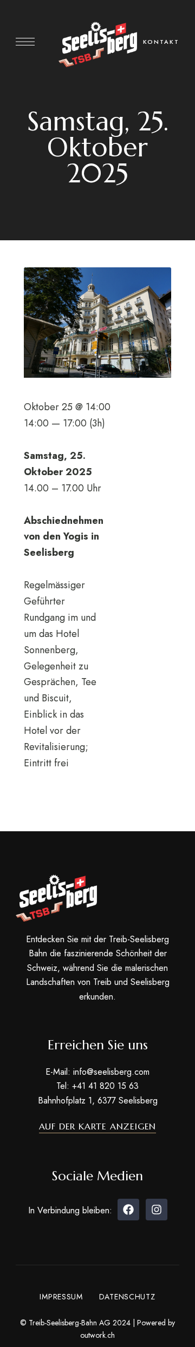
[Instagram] (156, 1209)
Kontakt (161, 41)
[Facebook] (128, 1209)
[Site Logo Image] (97, 44)
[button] (98, 1126)
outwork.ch (97, 1335)
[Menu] (25, 41)
